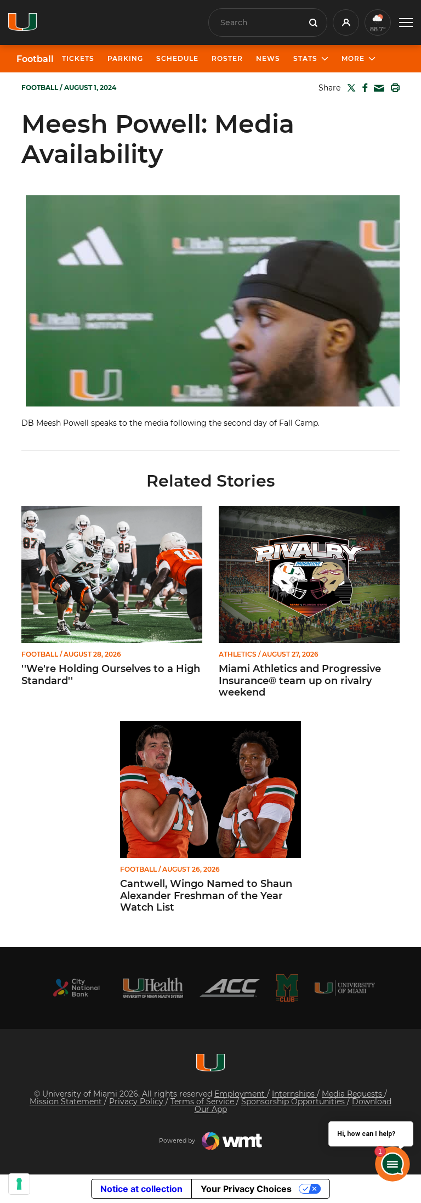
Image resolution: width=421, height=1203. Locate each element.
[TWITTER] (349, 87)
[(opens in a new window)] (76, 988)
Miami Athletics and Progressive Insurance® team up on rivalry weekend (300, 680)
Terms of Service (203, 1101)
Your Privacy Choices (246, 1188)
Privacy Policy (137, 1101)
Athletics (238, 654)
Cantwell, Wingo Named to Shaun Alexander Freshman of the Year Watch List (206, 895)
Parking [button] (125, 58)
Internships (294, 1094)
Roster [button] (227, 58)
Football (35, 59)
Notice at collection (141, 1188)
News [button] (268, 58)
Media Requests (353, 1094)
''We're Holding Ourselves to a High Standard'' (110, 675)
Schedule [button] (177, 58)
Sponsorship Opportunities (294, 1101)
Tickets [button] (78, 58)
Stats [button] (305, 58)
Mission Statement (67, 1101)
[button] (406, 22)
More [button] (353, 58)
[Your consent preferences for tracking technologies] (19, 1183)
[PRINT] (393, 87)
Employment (240, 1094)
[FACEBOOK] (362, 87)
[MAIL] (376, 88)
